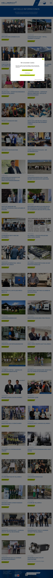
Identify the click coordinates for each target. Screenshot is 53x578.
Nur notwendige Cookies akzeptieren (27, 75)
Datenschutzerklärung (38, 79)
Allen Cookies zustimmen (27, 70)
